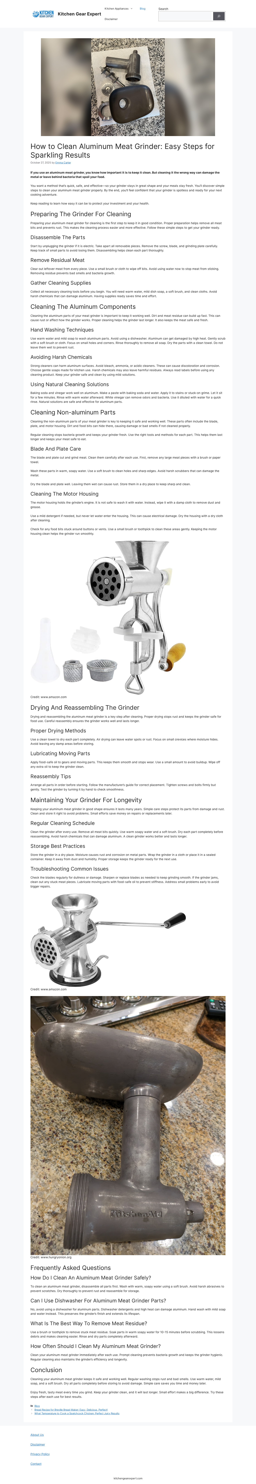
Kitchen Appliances (117, 8)
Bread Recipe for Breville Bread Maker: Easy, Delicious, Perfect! (71, 1409)
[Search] (219, 16)
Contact (35, 1464)
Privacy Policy (40, 1454)
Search (163, 9)
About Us (37, 1435)
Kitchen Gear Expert (79, 14)
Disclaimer (111, 19)
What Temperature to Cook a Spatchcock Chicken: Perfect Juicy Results (76, 1413)
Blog (142, 8)
